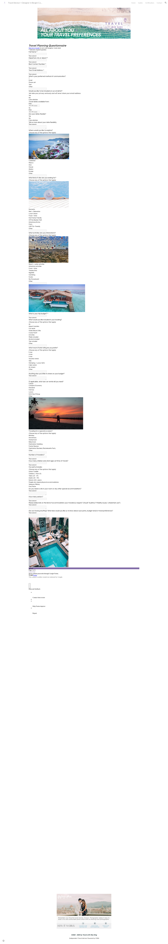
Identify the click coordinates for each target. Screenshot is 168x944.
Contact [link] (159, 3)
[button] (165, 2)
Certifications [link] (149, 3)
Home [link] (133, 3)
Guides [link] (140, 3)
